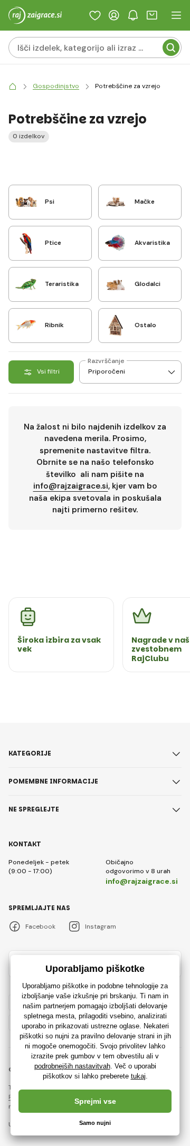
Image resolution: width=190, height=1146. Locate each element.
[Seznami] (95, 15)
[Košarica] (152, 15)
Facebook (40, 926)
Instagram (100, 926)
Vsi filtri (48, 371)
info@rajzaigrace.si (70, 486)
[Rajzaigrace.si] (12, 86)
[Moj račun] (114, 15)
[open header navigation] (176, 15)
